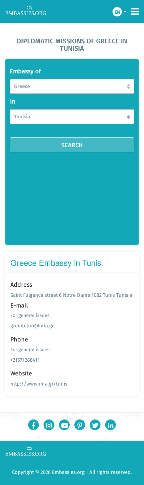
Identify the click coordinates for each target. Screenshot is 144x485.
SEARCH (72, 145)
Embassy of (25, 71)
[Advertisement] (72, 196)
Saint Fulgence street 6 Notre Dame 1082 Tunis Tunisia (71, 295)
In (12, 101)
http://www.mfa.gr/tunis (38, 384)
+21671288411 (25, 360)
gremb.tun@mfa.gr (32, 325)
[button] (72, 86)
